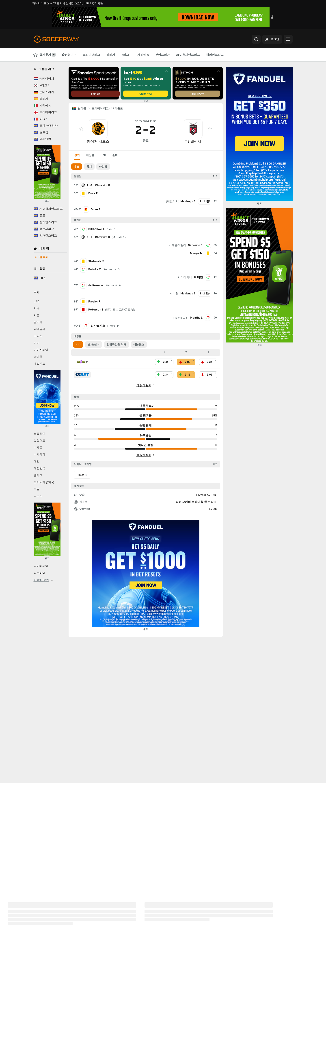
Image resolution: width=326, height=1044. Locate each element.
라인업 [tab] (103, 166)
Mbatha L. (196, 317)
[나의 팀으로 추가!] (81, 128)
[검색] (256, 39)
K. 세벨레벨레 (177, 245)
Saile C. (111, 229)
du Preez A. (96, 285)
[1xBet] (82, 374)
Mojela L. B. (180, 317)
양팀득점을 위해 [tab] (116, 344)
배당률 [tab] (90, 155)
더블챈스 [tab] (138, 344)
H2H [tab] (103, 155)
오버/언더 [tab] (93, 344)
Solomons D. (111, 269)
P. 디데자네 (184, 277)
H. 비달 (198, 277)
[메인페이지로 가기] (64, 39)
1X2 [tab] (78, 344)
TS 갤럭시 (193, 141)
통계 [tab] (89, 166)
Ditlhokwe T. (96, 229)
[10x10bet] (82, 362)
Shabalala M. (114, 285)
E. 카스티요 (98, 326)
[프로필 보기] (98, 128)
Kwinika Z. (94, 269)
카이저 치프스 (98, 141)
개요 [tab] (76, 166)
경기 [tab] (77, 155)
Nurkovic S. (195, 245)
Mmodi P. (118, 237)
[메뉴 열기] (288, 39)
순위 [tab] (115, 155)
